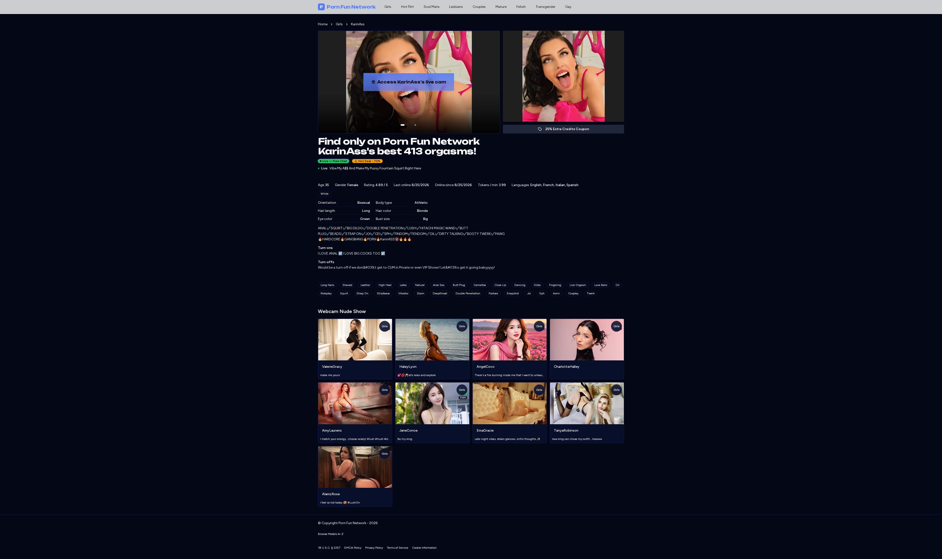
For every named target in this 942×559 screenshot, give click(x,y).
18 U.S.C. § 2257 (329, 547)
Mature (501, 7)
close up (500, 285)
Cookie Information (424, 547)
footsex (493, 293)
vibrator (403, 293)
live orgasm (578, 285)
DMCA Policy (352, 547)
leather (365, 285)
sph (542, 293)
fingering (555, 285)
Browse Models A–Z (330, 534)
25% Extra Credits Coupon (569, 130)
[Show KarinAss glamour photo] (415, 125)
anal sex (439, 285)
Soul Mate (431, 7)
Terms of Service (397, 547)
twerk (591, 293)
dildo (537, 285)
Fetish (521, 7)
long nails (327, 285)
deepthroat (440, 293)
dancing (519, 285)
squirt (344, 293)
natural (420, 285)
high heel (385, 285)
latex (403, 285)
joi (529, 293)
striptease (383, 293)
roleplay (326, 293)
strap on (362, 293)
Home (322, 24)
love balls (600, 285)
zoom (420, 293)
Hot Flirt (407, 7)
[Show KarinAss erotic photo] (402, 125)
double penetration (468, 293)
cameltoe (479, 285)
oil (617, 285)
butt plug (459, 285)
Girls (387, 7)
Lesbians (456, 7)
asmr (556, 293)
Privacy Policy (374, 547)
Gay (568, 7)
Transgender (545, 7)
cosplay (573, 293)
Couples (479, 7)
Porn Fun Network (348, 7)
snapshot (513, 293)
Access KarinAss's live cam (415, 83)
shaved (347, 285)
